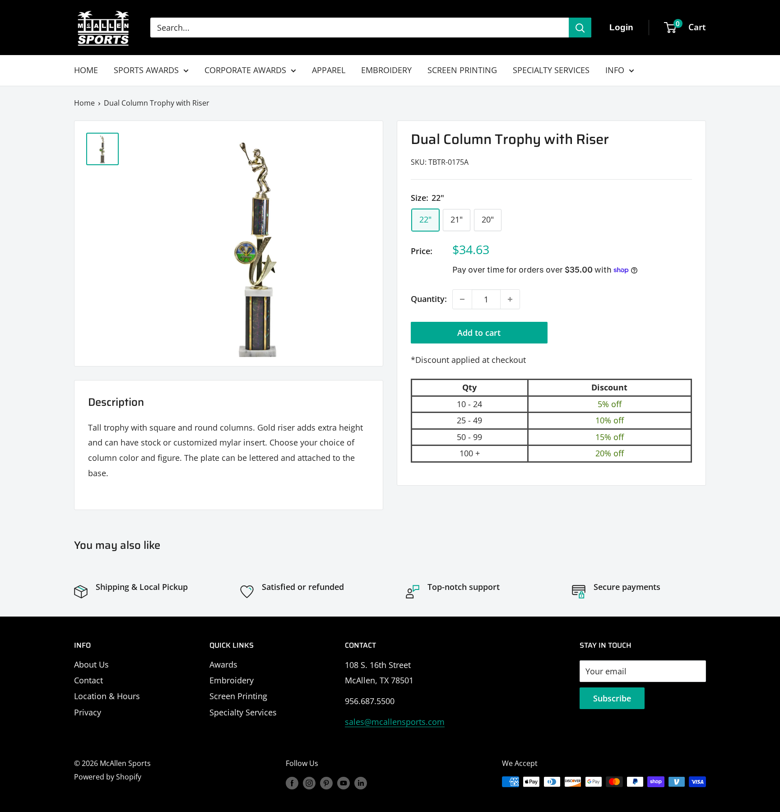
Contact (88, 680)
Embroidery (231, 680)
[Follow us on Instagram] (309, 783)
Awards (223, 664)
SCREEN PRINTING (462, 70)
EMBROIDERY (386, 70)
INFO (614, 70)
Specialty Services (243, 712)
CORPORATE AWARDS (245, 70)
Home (84, 103)
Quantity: (429, 298)
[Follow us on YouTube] (343, 783)
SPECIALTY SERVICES (551, 70)
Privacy (87, 712)
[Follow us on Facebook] (292, 783)
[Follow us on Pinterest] (326, 783)
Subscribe (612, 698)
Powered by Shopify (107, 777)
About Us (91, 664)
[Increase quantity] (510, 299)
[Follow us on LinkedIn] (360, 783)
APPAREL (328, 70)
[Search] (580, 27)
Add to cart (479, 332)
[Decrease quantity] (462, 299)
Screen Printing (238, 696)
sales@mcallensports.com (395, 721)
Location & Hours (107, 696)
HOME (86, 70)
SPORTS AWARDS (146, 70)
